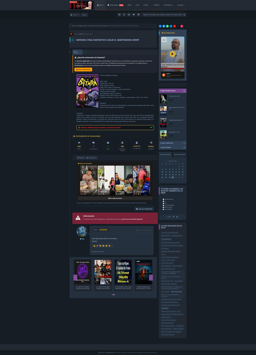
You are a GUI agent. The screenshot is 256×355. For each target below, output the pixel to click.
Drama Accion (171, 260)
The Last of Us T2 (174, 96)
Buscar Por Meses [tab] (180, 154)
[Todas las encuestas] (177, 216)
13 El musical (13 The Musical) (169, 233)
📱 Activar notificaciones (83, 69)
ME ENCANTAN (169, 199)
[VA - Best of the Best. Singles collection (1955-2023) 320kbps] (103, 272)
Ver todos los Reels (116, 198)
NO (165, 203)
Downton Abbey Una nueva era (170, 257)
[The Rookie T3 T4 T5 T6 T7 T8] (163, 111)
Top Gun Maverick (166, 329)
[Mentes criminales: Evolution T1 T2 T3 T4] (143, 272)
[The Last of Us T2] (163, 99)
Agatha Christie (165, 236)
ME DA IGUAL (168, 207)
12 (169, 172)
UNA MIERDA (168, 209)
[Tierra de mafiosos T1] (163, 123)
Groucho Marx (165, 292)
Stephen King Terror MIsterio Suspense (172, 314)
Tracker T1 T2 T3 (174, 132)
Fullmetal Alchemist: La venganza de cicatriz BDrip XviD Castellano (171, 287)
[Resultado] (173, 216)
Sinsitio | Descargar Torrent (79, 26)
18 (166, 175)
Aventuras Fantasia (177, 236)
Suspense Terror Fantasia (168, 320)
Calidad (180, 5)
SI (165, 201)
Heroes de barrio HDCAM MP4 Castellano (169, 295)
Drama (163, 260)
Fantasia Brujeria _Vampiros (169, 284)
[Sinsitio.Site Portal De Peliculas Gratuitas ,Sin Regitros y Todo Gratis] (81, 5)
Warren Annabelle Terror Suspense (171, 332)
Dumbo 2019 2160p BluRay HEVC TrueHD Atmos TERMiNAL (170, 272)
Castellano (166, 239)
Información (91, 158)
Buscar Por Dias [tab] (165, 154)
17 (162, 175)
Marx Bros (164, 308)
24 (162, 177)
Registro (84, 15)
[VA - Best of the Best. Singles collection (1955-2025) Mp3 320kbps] (82, 272)
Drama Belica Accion (167, 263)
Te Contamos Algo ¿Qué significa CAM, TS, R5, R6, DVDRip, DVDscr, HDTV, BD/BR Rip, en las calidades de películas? (123, 287)
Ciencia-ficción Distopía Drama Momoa (172, 245)
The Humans (180, 326)
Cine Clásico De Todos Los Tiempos (98, 26)
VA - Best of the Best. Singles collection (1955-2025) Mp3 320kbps (82, 287)
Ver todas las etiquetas (167, 335)
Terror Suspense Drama (168, 326)
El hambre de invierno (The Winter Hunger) (170, 277)
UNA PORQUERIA (169, 205)
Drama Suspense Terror (168, 269)
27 (173, 177)
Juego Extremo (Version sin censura (171, 299)
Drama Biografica (166, 266)
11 (166, 172)
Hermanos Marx (176, 292)
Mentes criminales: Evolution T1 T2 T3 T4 (144, 287)
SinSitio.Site (110, 352)
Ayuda (146, 5)
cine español (164, 248)
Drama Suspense (177, 266)
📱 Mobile (155, 5)
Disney (163, 254)
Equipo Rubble (179, 281)
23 (182, 175)
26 (169, 177)
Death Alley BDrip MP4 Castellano (170, 251)
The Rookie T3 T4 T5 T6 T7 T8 (177, 108)
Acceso (75, 15)
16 (182, 172)
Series (170, 100)
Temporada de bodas (167, 323)
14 (176, 172)
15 (179, 172)
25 (166, 177)
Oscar (178, 311)
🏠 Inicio (100, 5)
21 (176, 175)
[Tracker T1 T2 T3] (163, 135)
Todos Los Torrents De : (87, 76)
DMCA (130, 5)
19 (169, 175)
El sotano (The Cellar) (167, 281)
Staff (138, 5)
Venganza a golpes (178, 329)
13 (173, 172)
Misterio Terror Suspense (168, 311)
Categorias (167, 5)
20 (173, 175)
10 (162, 172)
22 (179, 175)
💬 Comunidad (115, 5)
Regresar (81, 158)
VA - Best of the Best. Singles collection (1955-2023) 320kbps (103, 287)
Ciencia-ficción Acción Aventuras (170, 243)
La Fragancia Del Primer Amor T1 (170, 305)
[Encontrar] (184, 15)
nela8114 (81, 34)
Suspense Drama (166, 317)
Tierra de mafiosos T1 (176, 120)
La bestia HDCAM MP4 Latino (169, 302)
